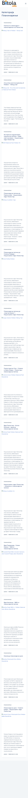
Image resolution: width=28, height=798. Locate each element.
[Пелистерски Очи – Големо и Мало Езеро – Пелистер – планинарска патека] (14, 383)
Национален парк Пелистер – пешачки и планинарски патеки (14, 486)
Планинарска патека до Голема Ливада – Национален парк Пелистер (14, 254)
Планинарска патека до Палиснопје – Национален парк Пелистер (13, 195)
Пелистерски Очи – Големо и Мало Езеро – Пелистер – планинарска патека (13, 370)
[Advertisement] (14, 781)
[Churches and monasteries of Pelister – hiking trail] (14, 96)
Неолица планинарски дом (13, 656)
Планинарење (7, 22)
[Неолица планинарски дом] (14, 667)
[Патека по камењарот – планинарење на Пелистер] (14, 39)
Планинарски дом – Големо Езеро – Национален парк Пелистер (13, 709)
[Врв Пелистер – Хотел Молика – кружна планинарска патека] (14, 440)
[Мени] (25, 3)
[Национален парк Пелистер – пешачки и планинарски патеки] (14, 499)
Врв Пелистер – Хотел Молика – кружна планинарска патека (11, 427)
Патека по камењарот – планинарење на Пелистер (13, 26)
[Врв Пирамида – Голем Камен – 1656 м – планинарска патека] (14, 560)
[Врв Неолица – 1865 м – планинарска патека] (14, 615)
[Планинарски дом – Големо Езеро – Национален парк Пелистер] (14, 723)
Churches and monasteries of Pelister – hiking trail (14, 83)
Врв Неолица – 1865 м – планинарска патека (12, 603)
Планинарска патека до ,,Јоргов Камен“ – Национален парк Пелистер (14, 313)
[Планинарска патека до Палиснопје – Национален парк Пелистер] (14, 208)
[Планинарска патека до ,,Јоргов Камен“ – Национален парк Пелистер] (14, 326)
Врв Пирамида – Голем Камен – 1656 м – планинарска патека (12, 547)
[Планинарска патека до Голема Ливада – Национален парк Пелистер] (14, 267)
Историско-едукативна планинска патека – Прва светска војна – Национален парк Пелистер (13, 137)
